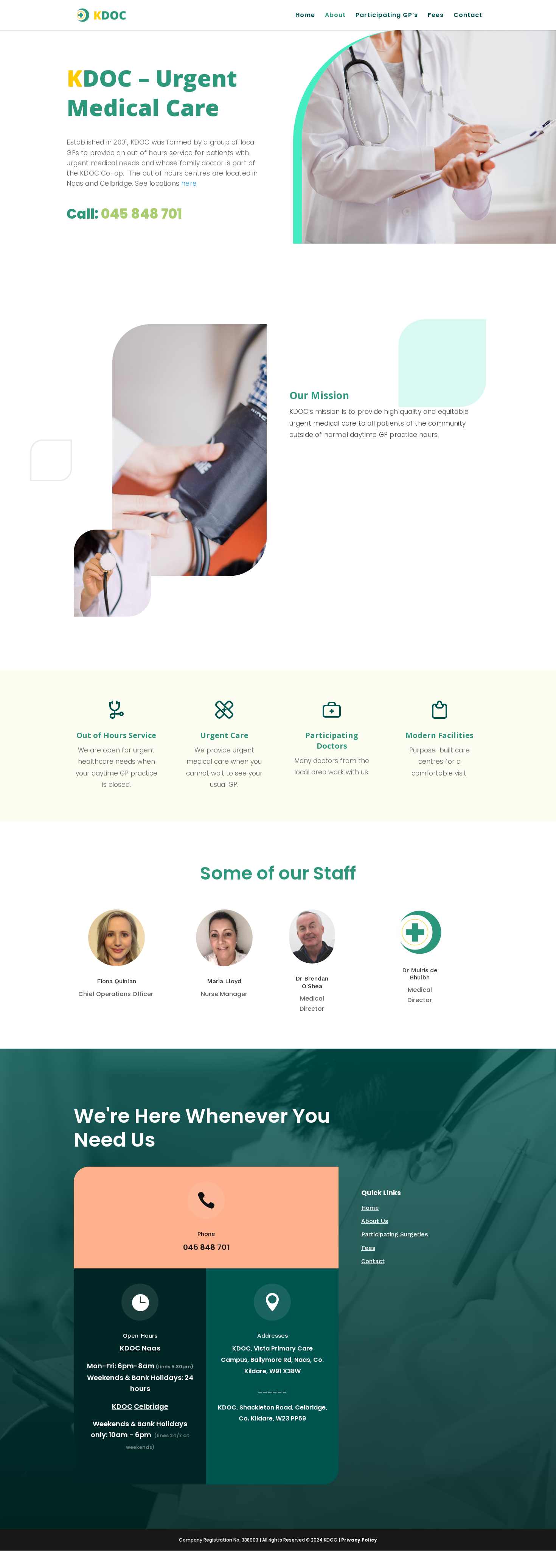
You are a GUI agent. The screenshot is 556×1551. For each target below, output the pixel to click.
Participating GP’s (387, 15)
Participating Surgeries (394, 1234)
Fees (436, 15)
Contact (467, 15)
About (335, 15)
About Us (374, 1221)
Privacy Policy (359, 1540)
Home (305, 15)
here (189, 183)
